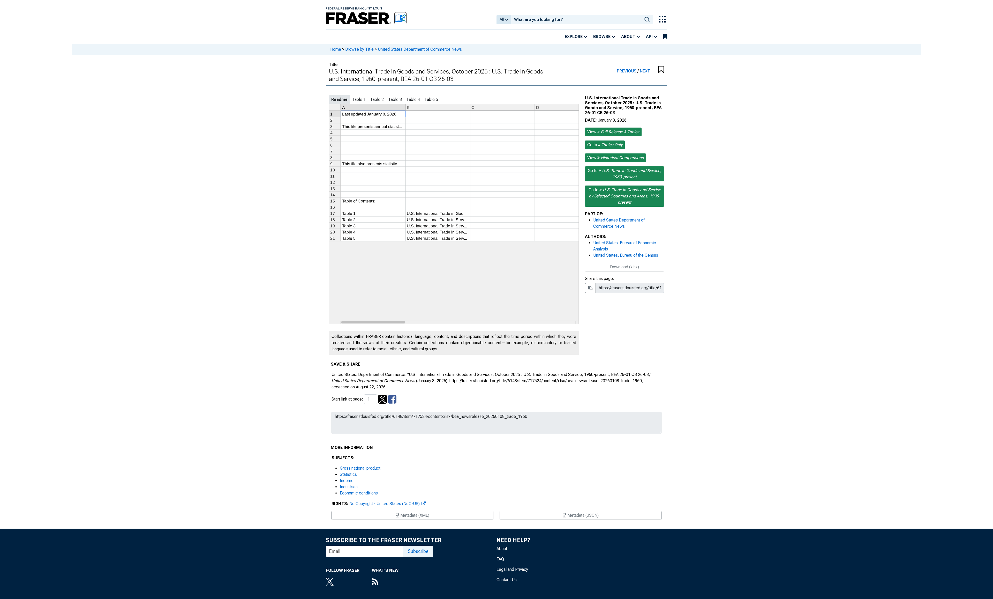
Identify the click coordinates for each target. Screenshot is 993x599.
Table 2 (377, 99)
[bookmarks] (665, 37)
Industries (349, 486)
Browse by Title (359, 49)
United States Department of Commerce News (420, 49)
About (628, 36)
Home (335, 49)
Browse (602, 36)
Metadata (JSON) (582, 515)
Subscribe (418, 551)
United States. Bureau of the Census (625, 255)
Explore (574, 36)
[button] (661, 69)
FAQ (500, 559)
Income (346, 480)
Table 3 (395, 99)
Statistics (348, 474)
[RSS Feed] (385, 582)
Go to (604, 144)
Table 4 (413, 99)
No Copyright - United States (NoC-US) (385, 503)
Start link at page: (348, 399)
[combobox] (576, 19)
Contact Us (506, 579)
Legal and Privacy (512, 569)
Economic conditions (359, 493)
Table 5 (431, 99)
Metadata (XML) (414, 515)
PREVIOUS (627, 71)
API (649, 36)
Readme (339, 99)
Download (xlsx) (624, 266)
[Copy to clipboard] (590, 288)
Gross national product (360, 468)
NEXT (645, 71)
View (613, 131)
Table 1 (359, 99)
